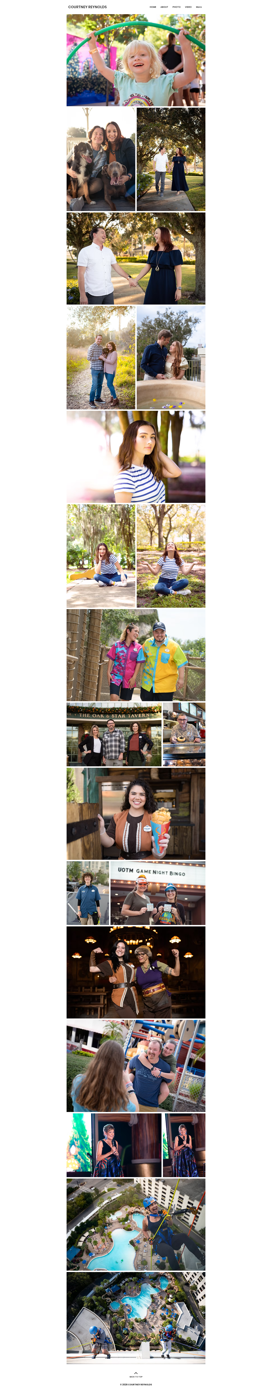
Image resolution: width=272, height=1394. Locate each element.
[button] (176, 7)
